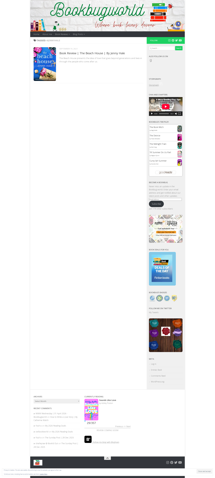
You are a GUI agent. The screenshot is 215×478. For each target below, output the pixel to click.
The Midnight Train (158, 144)
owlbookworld (42, 431)
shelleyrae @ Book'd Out (47, 443)
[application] (166, 106)
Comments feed (158, 375)
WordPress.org (157, 381)
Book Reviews (61, 34)
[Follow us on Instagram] (169, 40)
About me (47, 34)
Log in (153, 364)
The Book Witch (157, 127)
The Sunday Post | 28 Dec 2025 (59, 437)
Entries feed (156, 370)
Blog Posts (78, 34)
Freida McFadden (155, 139)
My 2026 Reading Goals (55, 425)
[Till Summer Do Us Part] (179, 156)
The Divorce (155, 135)
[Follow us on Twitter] (176, 40)
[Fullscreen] (179, 114)
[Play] (152, 114)
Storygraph (154, 85)
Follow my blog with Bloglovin (105, 442)
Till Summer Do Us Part (160, 152)
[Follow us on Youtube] (180, 40)
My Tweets (154, 312)
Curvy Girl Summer (158, 160)
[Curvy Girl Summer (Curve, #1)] (179, 165)
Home (36, 34)
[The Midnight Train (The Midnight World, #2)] (179, 148)
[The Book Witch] (179, 131)
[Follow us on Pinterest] (173, 40)
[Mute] (176, 114)
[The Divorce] (179, 140)
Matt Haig (154, 147)
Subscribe (156, 204)
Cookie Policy (43, 474)
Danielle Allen (155, 164)
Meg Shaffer (154, 130)
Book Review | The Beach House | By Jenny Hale (92, 53)
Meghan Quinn (155, 155)
